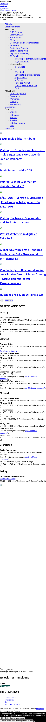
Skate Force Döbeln (19, 48)
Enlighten (40, 708)
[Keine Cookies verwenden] (34, 721)
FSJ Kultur (14, 40)
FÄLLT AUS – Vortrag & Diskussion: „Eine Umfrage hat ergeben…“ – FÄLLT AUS (22, 202)
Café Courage (16, 32)
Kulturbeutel (15, 37)
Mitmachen (15, 115)
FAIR (17, 88)
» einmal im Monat (7, 478)
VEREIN (13, 112)
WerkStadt (19, 72)
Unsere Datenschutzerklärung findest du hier (17, 721)
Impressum (9, 700)
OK (2, 718)
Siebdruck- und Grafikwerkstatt (24, 42)
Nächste (9, 300)
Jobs (12, 125)
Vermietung (15, 104)
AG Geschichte (16, 56)
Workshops (15, 99)
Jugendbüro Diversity (19, 53)
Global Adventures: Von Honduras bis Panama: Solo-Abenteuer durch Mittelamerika (21, 254)
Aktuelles (9, 24)
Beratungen (15, 96)
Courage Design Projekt (26, 85)
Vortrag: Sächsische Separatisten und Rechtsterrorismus (20, 220)
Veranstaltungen (12, 26)
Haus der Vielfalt (22, 83)
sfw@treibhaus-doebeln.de (35, 388)
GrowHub (14, 45)
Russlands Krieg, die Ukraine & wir (21, 294)
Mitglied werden (17, 123)
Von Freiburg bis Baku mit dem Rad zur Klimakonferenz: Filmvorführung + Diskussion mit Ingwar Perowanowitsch (23, 276)
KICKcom (19, 80)
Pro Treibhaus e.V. (12, 704)
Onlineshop (10, 107)
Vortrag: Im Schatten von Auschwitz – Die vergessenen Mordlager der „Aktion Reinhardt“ (22, 154)
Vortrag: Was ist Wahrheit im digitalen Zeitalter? (18, 184)
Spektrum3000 (16, 34)
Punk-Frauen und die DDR (16, 170)
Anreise (13, 120)
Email (2, 683)
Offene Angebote (18, 93)
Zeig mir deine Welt (19, 50)
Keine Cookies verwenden (14, 718)
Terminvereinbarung (8, 351)
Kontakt (13, 117)
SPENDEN (9, 128)
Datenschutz (10, 697)
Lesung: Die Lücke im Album (17, 138)
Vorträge (14, 101)
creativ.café (20, 66)
